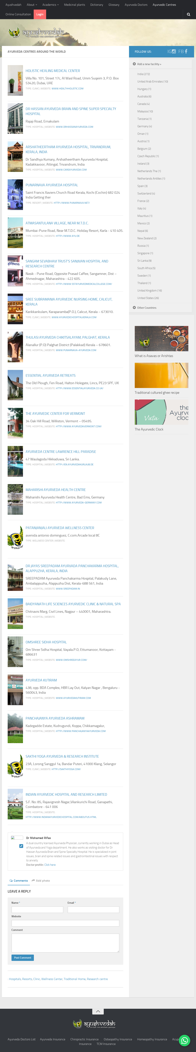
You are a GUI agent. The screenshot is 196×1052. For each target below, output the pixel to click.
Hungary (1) (144, 89)
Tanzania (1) (144, 119)
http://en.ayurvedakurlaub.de (74, 464)
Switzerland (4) (146, 193)
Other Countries (146, 308)
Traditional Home (75, 979)
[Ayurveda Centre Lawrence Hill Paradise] (15, 461)
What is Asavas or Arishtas (154, 356)
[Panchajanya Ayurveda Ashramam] (15, 728)
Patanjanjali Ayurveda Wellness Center (60, 528)
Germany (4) (144, 126)
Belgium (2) (144, 148)
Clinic (36, 979)
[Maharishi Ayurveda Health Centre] (15, 499)
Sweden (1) (144, 275)
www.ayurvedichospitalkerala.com (74, 317)
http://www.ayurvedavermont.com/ (79, 426)
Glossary (114, 5)
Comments (21, 880)
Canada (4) (143, 104)
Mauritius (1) (144, 216)
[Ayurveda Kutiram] (15, 690)
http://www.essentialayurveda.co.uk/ (79, 388)
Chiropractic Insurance (84, 1039)
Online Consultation (18, 14)
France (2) (143, 201)
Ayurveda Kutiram (41, 680)
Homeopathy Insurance (152, 1039)
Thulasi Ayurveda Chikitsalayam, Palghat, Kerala (68, 337)
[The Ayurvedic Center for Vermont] (15, 423)
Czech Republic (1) (148, 156)
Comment (17, 930)
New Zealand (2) (147, 238)
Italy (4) (141, 208)
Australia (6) (144, 96)
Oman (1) (142, 134)
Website (16, 916)
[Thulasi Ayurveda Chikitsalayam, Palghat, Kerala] (15, 347)
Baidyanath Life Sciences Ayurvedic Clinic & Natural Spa (73, 604)
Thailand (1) (144, 283)
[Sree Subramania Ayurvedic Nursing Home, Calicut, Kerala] (15, 309)
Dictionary (96, 5)
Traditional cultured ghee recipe (157, 392)
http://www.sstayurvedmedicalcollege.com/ (84, 284)
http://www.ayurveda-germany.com (79, 502)
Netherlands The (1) (149, 171)
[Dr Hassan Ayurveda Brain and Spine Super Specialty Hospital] (15, 118)
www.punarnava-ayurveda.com (76, 350)
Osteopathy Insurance (118, 1039)
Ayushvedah (13, 5)
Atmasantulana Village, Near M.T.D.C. (57, 223)
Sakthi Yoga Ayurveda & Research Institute (62, 756)
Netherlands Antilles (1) (151, 178)
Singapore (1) (145, 253)
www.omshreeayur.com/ (71, 659)
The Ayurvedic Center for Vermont (55, 414)
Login (39, 14)
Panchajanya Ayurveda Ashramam (55, 718)
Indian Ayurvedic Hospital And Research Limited (66, 794)
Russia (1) (143, 245)
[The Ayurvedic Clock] (161, 412)
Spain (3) (142, 186)
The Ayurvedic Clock (149, 429)
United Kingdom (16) (149, 290)
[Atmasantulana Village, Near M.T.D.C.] (15, 232)
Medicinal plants (74, 5)
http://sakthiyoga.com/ (66, 769)
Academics (49, 5)
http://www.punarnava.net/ (72, 202)
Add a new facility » (149, 64)
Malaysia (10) (145, 111)
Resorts (27, 979)
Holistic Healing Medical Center (53, 71)
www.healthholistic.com (67, 88)
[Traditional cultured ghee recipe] (161, 375)
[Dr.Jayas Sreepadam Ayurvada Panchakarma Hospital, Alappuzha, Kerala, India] (15, 575)
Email (72, 902)
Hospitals (15, 979)
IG (169, 51)
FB (181, 51)
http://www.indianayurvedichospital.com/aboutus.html (61, 817)
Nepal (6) (142, 231)
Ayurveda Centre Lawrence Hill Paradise (61, 452)
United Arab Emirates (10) (152, 81)
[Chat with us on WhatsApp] (184, 1040)
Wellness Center (51, 979)
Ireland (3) (143, 163)
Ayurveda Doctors (136, 5)
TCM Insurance (106, 1044)
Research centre (97, 979)
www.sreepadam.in (68, 588)
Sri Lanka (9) (144, 260)
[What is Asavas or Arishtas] (161, 338)
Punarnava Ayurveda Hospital (52, 185)
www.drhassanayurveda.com (74, 126)
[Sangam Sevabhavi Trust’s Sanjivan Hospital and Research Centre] (15, 271)
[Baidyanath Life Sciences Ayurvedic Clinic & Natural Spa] (15, 613)
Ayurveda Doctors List (22, 1039)
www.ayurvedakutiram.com (73, 698)
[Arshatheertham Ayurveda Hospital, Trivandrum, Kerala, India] (15, 156)
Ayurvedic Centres (164, 5)
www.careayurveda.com (71, 169)
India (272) (143, 74)
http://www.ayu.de (68, 235)
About (30, 5)
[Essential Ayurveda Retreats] (15, 385)
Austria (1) (143, 141)
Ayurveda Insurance (52, 1039)
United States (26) (148, 298)
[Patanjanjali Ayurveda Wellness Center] (15, 537)
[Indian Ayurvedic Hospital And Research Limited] (15, 804)
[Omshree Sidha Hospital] (15, 651)
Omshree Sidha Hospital (46, 642)
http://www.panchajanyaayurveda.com (81, 731)
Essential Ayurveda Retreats (51, 375)
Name (15, 902)
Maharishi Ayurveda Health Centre (56, 490)
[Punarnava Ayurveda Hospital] (15, 194)
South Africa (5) (146, 268)
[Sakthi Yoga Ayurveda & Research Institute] (15, 766)
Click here (50, 865)
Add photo (43, 880)
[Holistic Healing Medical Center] (15, 80)
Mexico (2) (143, 223)
